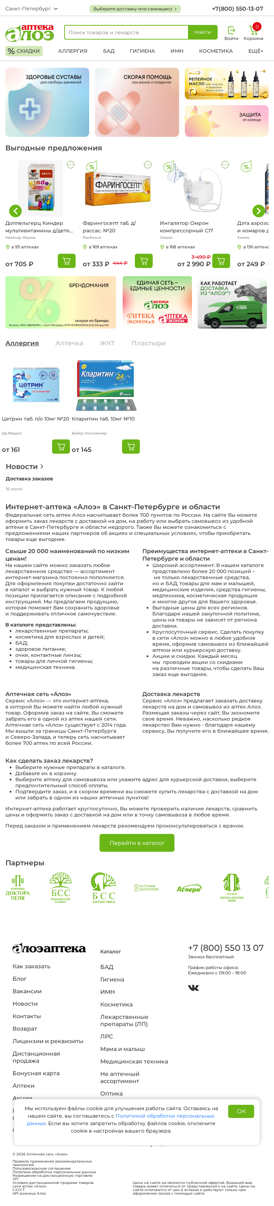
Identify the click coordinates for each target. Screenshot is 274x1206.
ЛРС (106, 1036)
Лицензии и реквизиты (47, 1041)
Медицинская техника (134, 1061)
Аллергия (72, 51)
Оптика (111, 1093)
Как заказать (31, 966)
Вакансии (27, 991)
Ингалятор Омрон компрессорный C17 (186, 227)
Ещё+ (255, 51)
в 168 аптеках (180, 246)
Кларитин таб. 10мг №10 (103, 419)
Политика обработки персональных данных (54, 1172)
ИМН (177, 51)
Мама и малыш (122, 1049)
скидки (23, 51)
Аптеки (23, 1085)
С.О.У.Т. (18, 1190)
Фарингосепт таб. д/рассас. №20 (109, 227)
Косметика (216, 51)
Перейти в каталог (137, 843)
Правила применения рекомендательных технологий (52, 1163)
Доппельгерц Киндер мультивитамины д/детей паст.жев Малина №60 (39, 227)
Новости (22, 466)
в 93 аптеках (25, 246)
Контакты (26, 1016)
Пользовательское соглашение (41, 1168)
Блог (19, 978)
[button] (258, 211)
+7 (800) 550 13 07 (225, 948)
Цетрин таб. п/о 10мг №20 (35, 419)
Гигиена (142, 51)
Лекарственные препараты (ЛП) (124, 1020)
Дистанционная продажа (36, 1057)
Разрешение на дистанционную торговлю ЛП (52, 1177)
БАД (109, 51)
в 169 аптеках (103, 246)
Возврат (24, 1028)
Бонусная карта (36, 1073)
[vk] (193, 989)
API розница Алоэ (29, 1193)
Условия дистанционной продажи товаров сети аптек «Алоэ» (52, 1184)
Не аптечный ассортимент (119, 1077)
